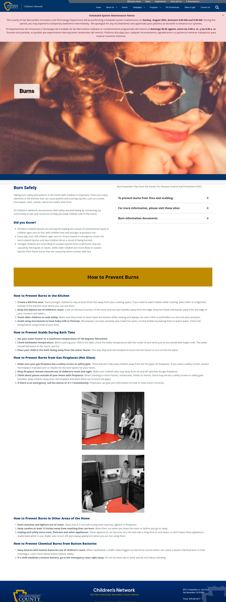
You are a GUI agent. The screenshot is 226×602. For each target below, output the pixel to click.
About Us (110, 7)
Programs (154, 7)
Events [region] (125, 7)
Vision (147, 2)
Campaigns (137, 7)
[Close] (223, 15)
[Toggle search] (217, 7)
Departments (160, 2)
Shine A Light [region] (190, 7)
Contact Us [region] (205, 7)
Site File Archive (98, 594)
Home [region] (98, 7)
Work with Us (176, 2)
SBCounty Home (134, 2)
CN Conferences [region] (172, 7)
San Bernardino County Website (123, 594)
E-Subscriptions (192, 2)
